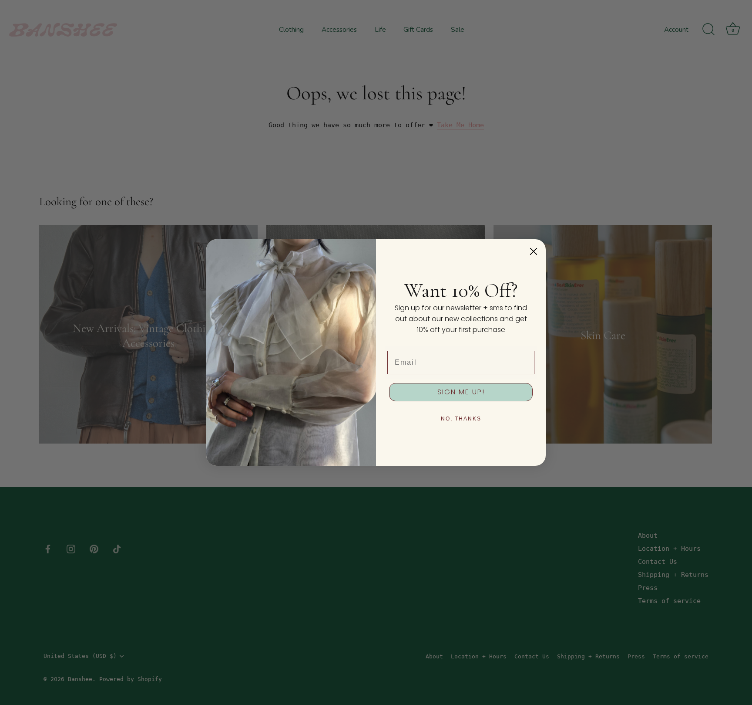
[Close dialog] (533, 251)
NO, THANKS (461, 419)
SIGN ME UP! (461, 392)
